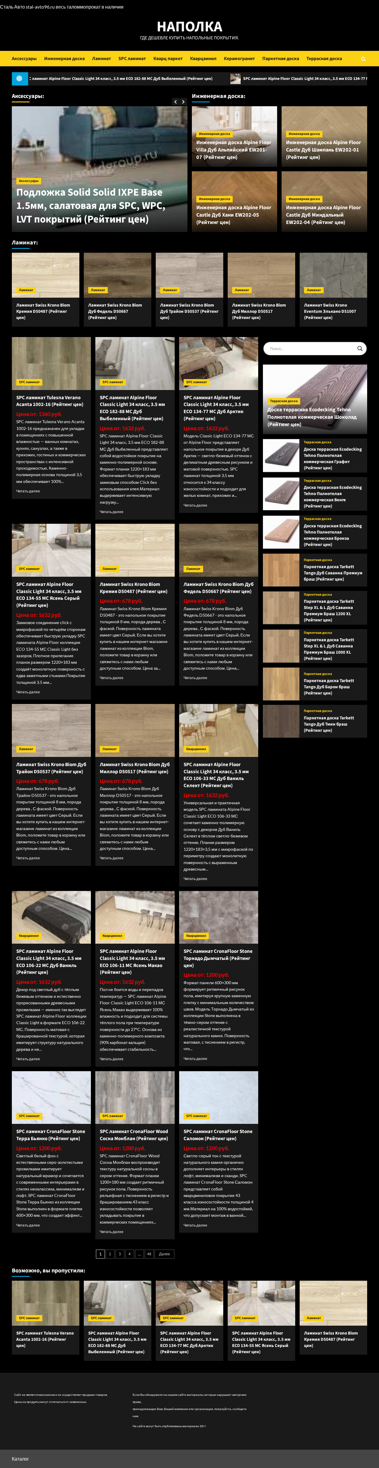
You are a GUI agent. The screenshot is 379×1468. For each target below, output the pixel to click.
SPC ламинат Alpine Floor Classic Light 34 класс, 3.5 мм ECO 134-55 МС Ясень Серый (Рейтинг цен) (48, 595)
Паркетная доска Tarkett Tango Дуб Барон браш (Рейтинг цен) (329, 687)
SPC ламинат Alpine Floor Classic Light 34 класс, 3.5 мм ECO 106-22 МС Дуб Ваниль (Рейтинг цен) (48, 962)
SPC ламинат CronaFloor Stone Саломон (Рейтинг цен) (218, 1135)
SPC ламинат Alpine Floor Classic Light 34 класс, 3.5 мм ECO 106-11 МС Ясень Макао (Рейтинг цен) (132, 962)
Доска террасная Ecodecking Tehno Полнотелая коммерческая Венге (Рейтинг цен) (333, 496)
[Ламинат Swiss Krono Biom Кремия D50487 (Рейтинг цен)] (45, 275)
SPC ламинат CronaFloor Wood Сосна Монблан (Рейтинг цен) (134, 1135)
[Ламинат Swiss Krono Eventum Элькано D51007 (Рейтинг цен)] (333, 275)
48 (149, 1254)
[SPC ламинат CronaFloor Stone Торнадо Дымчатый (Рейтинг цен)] (218, 917)
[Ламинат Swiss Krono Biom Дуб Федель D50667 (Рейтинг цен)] (117, 275)
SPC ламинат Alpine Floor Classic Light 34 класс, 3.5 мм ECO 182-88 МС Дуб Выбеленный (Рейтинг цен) (132, 408)
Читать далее (28, 491)
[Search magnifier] (360, 348)
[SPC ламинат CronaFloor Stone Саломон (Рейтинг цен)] (218, 1097)
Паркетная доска (280, 58)
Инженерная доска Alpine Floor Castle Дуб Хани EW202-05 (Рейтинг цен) (233, 215)
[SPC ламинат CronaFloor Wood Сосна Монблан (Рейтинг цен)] (134, 1097)
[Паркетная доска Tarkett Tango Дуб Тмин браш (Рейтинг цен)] (281, 721)
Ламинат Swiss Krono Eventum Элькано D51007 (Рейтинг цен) (330, 311)
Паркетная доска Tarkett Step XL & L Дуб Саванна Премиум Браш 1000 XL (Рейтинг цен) (329, 649)
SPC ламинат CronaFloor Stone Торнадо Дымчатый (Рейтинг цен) (218, 958)
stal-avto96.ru (40, 6)
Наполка (189, 26)
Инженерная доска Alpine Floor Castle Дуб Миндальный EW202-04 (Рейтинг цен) (323, 215)
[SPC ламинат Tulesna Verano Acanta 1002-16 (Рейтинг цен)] (51, 363)
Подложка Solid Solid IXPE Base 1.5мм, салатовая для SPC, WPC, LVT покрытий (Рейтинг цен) (91, 206)
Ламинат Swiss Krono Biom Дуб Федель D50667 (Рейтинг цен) (115, 311)
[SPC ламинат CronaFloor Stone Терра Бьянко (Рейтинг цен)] (51, 1097)
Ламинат (101, 58)
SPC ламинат (132, 58)
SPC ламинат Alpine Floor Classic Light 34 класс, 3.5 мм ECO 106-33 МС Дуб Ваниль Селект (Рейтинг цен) (216, 775)
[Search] (363, 59)
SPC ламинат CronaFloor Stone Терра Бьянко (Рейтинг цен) (50, 1135)
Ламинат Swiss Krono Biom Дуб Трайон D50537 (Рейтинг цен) (189, 311)
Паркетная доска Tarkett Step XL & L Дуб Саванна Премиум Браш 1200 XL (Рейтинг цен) (329, 610)
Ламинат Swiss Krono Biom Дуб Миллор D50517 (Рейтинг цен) (259, 311)
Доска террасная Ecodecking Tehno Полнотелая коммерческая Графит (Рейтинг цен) (333, 458)
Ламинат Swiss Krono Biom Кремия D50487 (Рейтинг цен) (43, 311)
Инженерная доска (64, 58)
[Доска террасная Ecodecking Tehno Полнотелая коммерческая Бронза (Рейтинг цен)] (281, 532)
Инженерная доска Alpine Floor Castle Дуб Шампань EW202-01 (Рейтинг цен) (323, 150)
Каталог (20, 1458)
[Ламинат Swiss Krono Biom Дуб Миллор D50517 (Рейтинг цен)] (261, 275)
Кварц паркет (168, 58)
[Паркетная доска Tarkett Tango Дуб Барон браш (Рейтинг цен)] (281, 684)
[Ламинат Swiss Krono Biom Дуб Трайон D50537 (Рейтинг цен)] (189, 275)
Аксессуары (24, 58)
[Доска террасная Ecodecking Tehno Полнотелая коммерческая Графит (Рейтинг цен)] (281, 455)
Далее (164, 1254)
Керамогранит (239, 58)
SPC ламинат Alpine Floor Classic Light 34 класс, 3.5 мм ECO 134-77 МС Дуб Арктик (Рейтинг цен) (264, 79)
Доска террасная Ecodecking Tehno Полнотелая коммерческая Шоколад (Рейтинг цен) (312, 417)
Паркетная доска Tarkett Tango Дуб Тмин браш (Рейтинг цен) (329, 724)
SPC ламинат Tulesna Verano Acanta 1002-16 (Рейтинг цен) (49, 401)
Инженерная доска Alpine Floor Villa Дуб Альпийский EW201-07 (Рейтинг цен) (233, 150)
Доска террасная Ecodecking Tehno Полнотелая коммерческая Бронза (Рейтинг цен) (333, 535)
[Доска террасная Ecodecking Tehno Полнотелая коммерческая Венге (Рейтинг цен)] (281, 494)
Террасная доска (324, 58)
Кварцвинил (203, 58)
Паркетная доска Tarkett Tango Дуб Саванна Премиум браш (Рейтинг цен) (333, 573)
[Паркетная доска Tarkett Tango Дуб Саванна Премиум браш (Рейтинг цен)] (281, 570)
